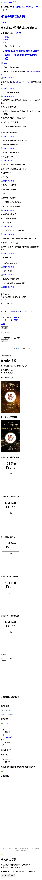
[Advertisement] (9, 811)
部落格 (7, 40)
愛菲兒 (3, 299)
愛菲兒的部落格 (13, 16)
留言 (19, 311)
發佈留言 (4, 341)
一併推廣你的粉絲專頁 (7, 714)
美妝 (16, 320)
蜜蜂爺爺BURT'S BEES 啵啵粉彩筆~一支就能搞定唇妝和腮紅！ (22, 55)
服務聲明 (23, 850)
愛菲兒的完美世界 (5, 710)
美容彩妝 (17, 317)
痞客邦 (14, 311)
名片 (7, 42)
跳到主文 (4, 22)
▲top (3, 324)
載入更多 (4, 328)
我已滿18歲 (5, 876)
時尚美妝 (18, 33)
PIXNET (10, 848)
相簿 (7, 37)
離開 (12, 876)
